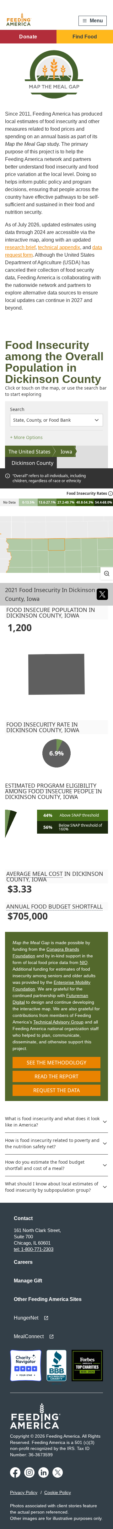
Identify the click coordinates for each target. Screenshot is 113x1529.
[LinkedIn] (43, 1475)
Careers (23, 1262)
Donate (28, 36)
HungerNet (26, 1318)
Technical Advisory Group (58, 1021)
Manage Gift (28, 1280)
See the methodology (56, 1062)
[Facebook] (15, 1475)
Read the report (56, 1076)
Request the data (56, 1090)
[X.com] (57, 1475)
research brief (20, 247)
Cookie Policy (57, 1492)
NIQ (84, 962)
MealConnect (29, 1336)
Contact (23, 1218)
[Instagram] (29, 1475)
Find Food (85, 36)
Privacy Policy (23, 1492)
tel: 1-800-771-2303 (33, 1249)
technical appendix (59, 247)
